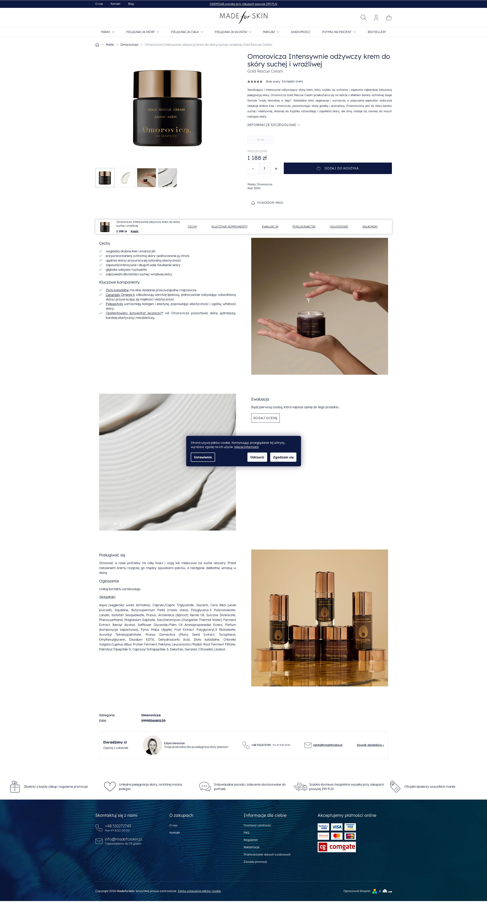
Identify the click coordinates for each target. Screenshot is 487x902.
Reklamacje (251, 847)
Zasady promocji (255, 862)
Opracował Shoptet (356, 891)
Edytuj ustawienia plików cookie (199, 891)
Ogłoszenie (339, 226)
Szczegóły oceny (292, 81)
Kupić (135, 231)
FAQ (246, 832)
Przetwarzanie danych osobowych (267, 854)
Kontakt (115, 4)
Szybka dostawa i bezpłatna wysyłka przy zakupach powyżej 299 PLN (346, 787)
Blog (131, 4)
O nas (99, 4)
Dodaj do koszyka (342, 168)
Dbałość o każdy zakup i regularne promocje (56, 786)
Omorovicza (151, 715)
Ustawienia (203, 457)
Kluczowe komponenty (229, 226)
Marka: (259, 184)
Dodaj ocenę (265, 418)
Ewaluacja (270, 226)
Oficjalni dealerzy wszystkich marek (429, 786)
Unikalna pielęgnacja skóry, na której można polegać (150, 787)
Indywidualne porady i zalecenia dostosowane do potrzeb (250, 787)
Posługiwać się (304, 226)
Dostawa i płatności (257, 825)
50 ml (260, 139)
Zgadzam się (283, 457)
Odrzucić (257, 457)
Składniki (370, 226)
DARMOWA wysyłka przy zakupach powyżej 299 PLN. (243, 4)
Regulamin (251, 840)
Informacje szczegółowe (271, 125)
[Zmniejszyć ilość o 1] (253, 168)
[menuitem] (107, 32)
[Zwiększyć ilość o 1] (276, 168)
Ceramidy (113, 295)
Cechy (192, 226)
